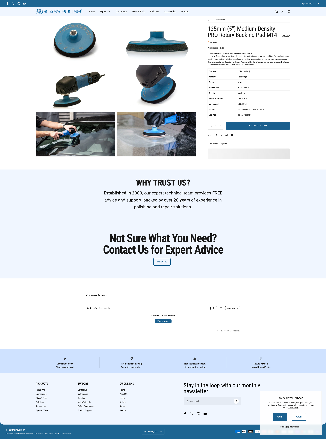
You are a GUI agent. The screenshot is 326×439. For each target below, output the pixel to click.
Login (122, 398)
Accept (280, 417)
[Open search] (213, 308)
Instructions (83, 394)
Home (122, 390)
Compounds (41, 394)
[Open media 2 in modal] (156, 40)
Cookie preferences (66, 433)
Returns (123, 406)
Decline (299, 417)
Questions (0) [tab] (104, 308)
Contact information (19, 433)
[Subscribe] (236, 401)
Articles (123, 402)
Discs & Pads (41, 398)
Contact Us (82, 390)
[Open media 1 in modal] (75, 40)
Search (123, 410)
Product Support (85, 410)
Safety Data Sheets (86, 406)
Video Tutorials (84, 402)
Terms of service (39, 433)
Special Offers (42, 410)
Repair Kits (40, 390)
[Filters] (221, 308)
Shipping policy (49, 433)
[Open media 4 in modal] (156, 87)
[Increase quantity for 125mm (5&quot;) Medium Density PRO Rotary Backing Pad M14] (221, 125)
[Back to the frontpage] (209, 19)
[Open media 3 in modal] (75, 87)
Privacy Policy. (293, 408)
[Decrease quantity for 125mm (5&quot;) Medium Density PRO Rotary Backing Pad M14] (211, 125)
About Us (123, 394)
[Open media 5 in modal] (75, 134)
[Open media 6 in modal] (156, 134)
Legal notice (57, 433)
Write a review (163, 321)
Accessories (41, 406)
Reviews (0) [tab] (92, 308)
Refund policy (29, 433)
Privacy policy (9, 433)
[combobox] (311, 3)
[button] (209, 42)
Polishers (40, 402)
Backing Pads (220, 20)
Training (81, 398)
